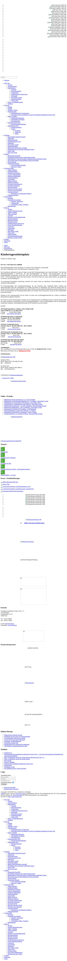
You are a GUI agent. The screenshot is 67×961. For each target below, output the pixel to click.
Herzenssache (8, 765)
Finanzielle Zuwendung (14, 200)
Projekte (6, 154)
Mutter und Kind (12, 181)
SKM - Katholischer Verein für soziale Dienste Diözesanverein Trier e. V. (24, 757)
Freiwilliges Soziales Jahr (11, 743)
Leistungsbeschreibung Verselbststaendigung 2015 (16, 486)
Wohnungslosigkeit (13, 195)
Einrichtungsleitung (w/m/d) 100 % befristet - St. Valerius (20, 410)
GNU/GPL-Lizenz (20, 793)
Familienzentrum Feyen (14, 141)
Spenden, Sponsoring (17, 201)
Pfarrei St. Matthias (9, 762)
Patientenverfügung (13, 182)
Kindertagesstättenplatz (14, 176)
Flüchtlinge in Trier (9, 767)
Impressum (7, 241)
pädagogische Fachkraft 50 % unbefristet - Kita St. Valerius (20, 412)
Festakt (13, 129)
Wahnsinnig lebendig (13, 163)
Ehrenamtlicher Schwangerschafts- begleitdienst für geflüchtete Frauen (27, 159)
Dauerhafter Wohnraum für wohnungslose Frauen (21, 157)
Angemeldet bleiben (6, 782)
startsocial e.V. (8, 752)
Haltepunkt (14, 96)
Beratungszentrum (16, 91)
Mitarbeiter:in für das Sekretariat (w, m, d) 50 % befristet (19, 399)
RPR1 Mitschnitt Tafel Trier (10, 482)
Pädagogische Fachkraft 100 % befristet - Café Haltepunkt (20, 409)
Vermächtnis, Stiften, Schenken (19, 204)
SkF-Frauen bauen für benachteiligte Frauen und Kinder (23, 160)
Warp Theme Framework (15, 796)
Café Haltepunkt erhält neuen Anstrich (14, 738)
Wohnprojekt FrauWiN (14, 155)
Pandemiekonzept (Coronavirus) (20, 113)
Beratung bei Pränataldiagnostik (16, 217)
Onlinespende (15, 203)
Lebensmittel (11, 179)
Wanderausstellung (16, 127)
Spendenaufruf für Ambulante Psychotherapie (16, 744)
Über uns (6, 105)
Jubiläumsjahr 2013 (13, 126)
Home (6, 245)
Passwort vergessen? (10, 787)
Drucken (5, 378)
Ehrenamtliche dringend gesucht (16, 137)
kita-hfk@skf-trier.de (16, 344)
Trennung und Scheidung (15, 190)
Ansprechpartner (12, 86)
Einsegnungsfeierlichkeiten (18, 124)
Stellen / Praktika (12, 116)
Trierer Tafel (14, 100)
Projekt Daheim (12, 162)
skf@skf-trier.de (9, 623)
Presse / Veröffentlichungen (15, 102)
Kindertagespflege (13, 178)
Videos (16, 133)
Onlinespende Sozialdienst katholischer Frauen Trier (18, 764)
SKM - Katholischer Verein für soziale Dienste (17, 759)
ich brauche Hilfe (9, 168)
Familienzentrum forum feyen (19, 94)
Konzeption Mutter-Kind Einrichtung (12, 491)
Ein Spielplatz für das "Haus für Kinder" (15, 768)
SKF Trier (7, 83)
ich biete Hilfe (8, 196)
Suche (6, 242)
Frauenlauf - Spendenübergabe (12, 741)
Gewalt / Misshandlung (14, 174)
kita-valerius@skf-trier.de (14, 313)
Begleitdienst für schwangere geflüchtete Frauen (21, 149)
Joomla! (3, 793)
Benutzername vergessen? (11, 789)
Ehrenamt (7, 135)
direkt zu (6, 207)
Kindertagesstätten (16, 99)
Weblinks (10, 104)
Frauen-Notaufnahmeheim (15, 225)
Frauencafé (11, 226)
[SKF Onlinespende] (8, 357)
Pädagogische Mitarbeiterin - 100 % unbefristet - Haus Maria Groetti (23, 407)
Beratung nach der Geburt (15, 189)
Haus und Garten (12, 152)
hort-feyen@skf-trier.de (14, 329)
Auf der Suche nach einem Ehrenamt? (14, 739)
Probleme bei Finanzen (14, 173)
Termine (10, 85)
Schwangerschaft (12, 187)
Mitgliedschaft (12, 206)
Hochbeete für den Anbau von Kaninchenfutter (17, 736)
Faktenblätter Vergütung (17, 119)
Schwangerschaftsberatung (15, 236)
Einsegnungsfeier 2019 (14, 122)
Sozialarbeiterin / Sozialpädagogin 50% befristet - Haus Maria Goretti (23, 404)
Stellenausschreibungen (17, 118)
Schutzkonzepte (12, 111)
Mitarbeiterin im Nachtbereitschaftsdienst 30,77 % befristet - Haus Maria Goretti (26, 401)
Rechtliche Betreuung (14, 185)
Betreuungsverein (12, 140)
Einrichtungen (11, 88)
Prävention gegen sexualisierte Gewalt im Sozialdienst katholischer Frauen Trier (33, 115)
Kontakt (6, 239)
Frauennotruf (14, 92)
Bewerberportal (15, 121)
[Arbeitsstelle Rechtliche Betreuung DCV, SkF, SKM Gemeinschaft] (46, 585)
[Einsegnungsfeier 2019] (11, 441)
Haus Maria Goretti (16, 97)
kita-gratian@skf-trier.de (13, 321)
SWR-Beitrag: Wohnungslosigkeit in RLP (15, 746)
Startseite (6, 80)
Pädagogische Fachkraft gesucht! (13, 735)
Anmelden (3, 784)
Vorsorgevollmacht (13, 192)
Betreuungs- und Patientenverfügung (21, 193)
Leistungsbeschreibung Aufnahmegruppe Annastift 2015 (18, 489)
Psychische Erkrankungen (15, 184)
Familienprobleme (13, 171)
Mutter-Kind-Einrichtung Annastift (17, 148)
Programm (17, 130)
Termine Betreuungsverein (15, 211)
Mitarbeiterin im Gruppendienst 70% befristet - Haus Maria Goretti (22, 402)
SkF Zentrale (7, 760)
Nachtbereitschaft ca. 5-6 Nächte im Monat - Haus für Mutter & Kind (23, 414)
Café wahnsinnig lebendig (18, 165)
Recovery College (16, 167)
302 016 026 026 (17, 795)
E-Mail (11, 378)
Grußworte (18, 132)
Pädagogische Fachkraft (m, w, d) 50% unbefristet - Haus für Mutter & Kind (25, 406)
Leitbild (10, 108)
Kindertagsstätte (12, 234)
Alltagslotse (11, 138)
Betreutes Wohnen (13, 220)
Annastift (13, 89)
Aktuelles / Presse (12, 110)
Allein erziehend (12, 170)
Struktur (10, 107)
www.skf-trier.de (12, 625)
